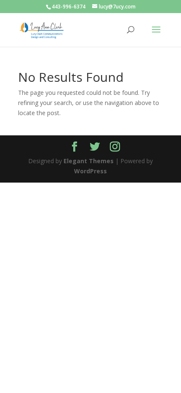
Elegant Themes (89, 161)
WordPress (90, 171)
